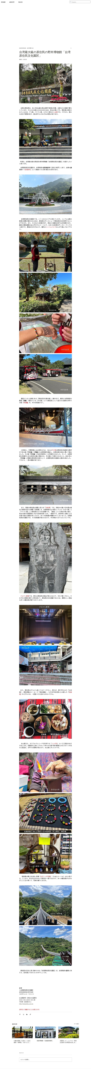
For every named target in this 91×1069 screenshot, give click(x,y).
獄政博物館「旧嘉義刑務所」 (45, 1040)
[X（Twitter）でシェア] (23, 1014)
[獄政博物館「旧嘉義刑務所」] (45, 1032)
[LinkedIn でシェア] (27, 1014)
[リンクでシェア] (30, 1014)
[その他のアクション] (71, 48)
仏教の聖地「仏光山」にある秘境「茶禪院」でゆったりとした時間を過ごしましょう (22, 1041)
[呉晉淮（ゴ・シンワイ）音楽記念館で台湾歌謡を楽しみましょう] (68, 1032)
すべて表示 (76, 1023)
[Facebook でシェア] (20, 1014)
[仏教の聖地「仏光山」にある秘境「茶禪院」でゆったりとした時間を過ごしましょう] (22, 1032)
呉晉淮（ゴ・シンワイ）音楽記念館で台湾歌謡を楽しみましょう (68, 1041)
